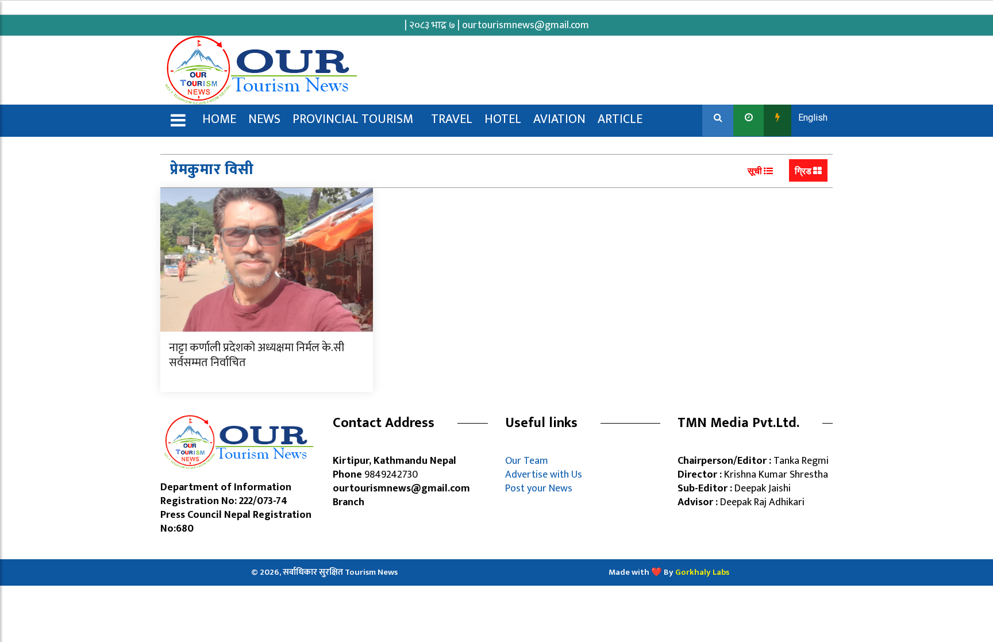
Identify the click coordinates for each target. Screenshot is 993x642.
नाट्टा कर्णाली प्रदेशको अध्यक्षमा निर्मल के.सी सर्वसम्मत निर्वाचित (256, 355)
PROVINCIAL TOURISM (352, 119)
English (813, 117)
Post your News (538, 488)
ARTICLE (620, 119)
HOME (219, 119)
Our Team (529, 461)
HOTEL (502, 119)
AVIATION (559, 119)
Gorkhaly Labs (702, 572)
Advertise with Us (543, 474)
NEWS (264, 119)
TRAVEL (451, 119)
